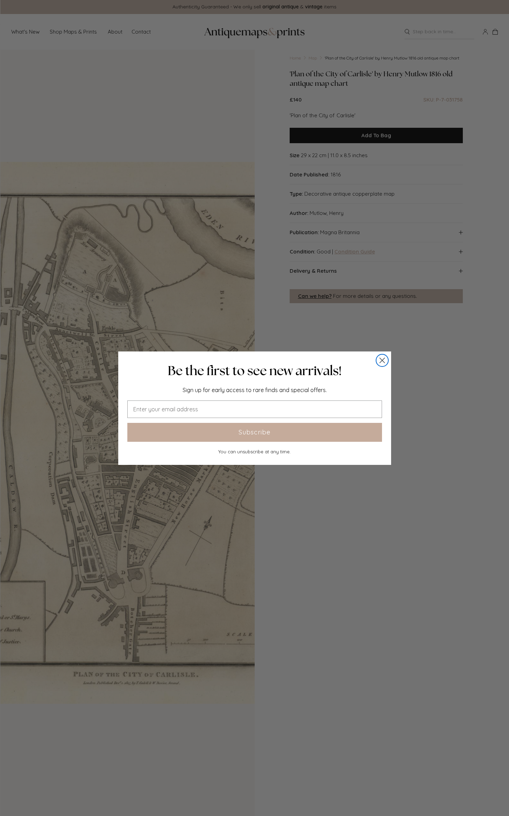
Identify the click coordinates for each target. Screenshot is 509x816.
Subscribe (254, 432)
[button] (254, 370)
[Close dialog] (382, 360)
